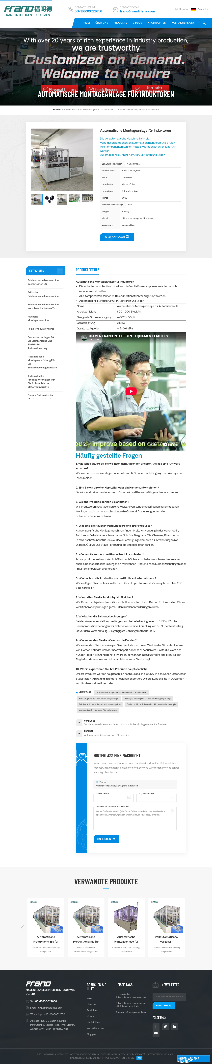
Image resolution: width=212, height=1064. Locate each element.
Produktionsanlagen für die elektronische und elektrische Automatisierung (41, 343)
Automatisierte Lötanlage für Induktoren (98, 710)
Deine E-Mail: (102, 794)
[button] (189, 928)
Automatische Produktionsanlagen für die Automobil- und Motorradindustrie (100, 109)
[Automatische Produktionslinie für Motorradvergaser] (86, 916)
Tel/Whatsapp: (146, 794)
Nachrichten (157, 23)
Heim (86, 23)
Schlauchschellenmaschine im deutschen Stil (43, 282)
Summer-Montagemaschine (131, 1012)
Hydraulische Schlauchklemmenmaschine (131, 996)
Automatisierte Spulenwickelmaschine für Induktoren (121, 693)
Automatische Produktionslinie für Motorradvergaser (86, 940)
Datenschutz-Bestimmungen (85, 1058)
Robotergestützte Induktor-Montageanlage (98, 698)
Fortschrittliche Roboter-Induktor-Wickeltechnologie (151, 704)
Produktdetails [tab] (87, 269)
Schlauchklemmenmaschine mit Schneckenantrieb (131, 1005)
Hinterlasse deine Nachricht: (112, 807)
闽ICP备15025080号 (136, 1054)
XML (172, 1054)
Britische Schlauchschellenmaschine (43, 294)
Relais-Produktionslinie (41, 329)
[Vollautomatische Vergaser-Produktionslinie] (166, 916)
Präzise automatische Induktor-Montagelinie (100, 704)
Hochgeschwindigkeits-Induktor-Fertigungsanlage (148, 698)
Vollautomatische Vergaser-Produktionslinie (166, 940)
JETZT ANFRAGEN (115, 237)
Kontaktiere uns (183, 23)
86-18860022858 (88, 11)
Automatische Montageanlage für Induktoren (117, 786)
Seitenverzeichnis (157, 1054)
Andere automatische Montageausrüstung (40, 397)
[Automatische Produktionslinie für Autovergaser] (46, 916)
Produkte (120, 23)
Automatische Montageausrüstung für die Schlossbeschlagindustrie (42, 362)
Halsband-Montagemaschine (38, 319)
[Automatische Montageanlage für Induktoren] (126, 916)
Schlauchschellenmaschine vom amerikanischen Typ (43, 307)
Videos (137, 23)
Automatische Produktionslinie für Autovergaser (46, 940)
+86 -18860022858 (54, 1014)
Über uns (101, 23)
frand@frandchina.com (137, 11)
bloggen (91, 1034)
